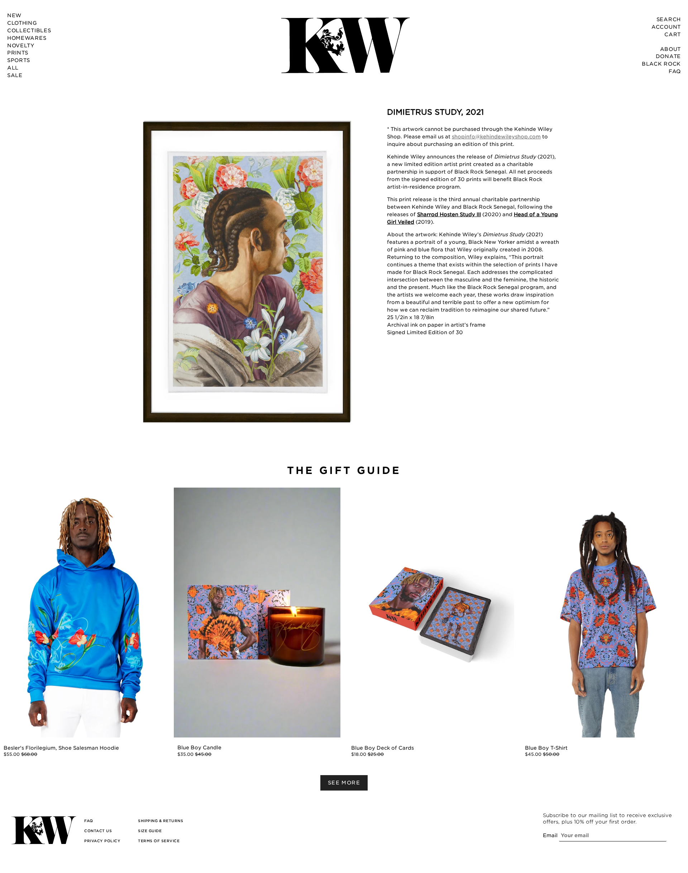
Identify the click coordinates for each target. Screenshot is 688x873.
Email (550, 835)
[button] (247, 273)
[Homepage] (344, 45)
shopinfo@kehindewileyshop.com (496, 136)
